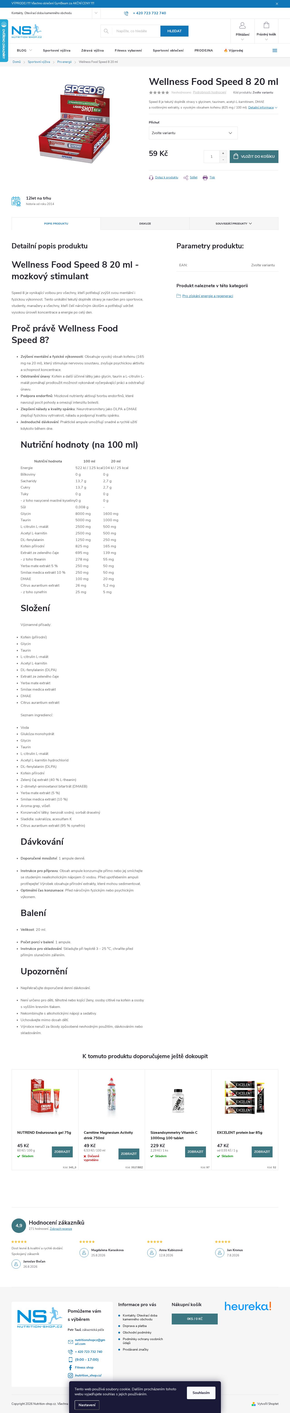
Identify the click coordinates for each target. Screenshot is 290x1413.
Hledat (174, 31)
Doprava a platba (135, 1326)
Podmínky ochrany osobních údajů (143, 1341)
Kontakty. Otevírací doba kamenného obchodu (42, 13)
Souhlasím (201, 1392)
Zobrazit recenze (61, 1229)
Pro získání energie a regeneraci (207, 296)
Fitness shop (84, 1367)
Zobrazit (62, 1152)
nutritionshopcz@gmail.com (90, 1342)
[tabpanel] (45, 1120)
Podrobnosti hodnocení (209, 92)
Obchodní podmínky (137, 1332)
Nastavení (87, 1405)
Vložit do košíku (258, 156)
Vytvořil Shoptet (267, 1404)
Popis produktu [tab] (56, 223)
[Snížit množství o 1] (223, 160)
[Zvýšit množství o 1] (223, 154)
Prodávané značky (135, 1349)
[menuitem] (25, 51)
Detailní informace (261, 107)
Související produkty (231, 223)
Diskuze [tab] (145, 223)
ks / (195, 1319)
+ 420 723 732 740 (88, 1352)
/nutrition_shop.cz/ (88, 1375)
